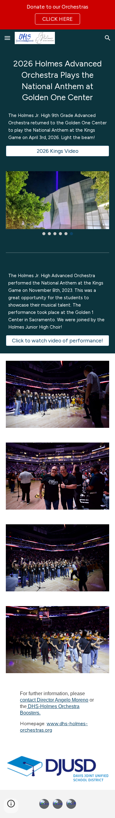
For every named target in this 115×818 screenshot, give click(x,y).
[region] (57, 14)
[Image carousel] (57, 203)
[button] (7, 37)
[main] (57, 80)
